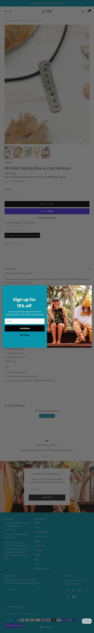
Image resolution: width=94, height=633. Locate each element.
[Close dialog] (89, 288)
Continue (25, 328)
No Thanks (24, 335)
